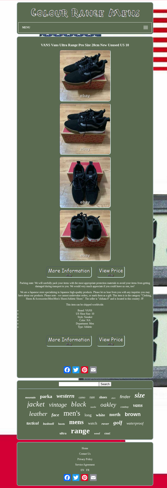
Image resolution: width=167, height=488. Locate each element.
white (100, 415)
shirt (113, 398)
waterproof (135, 423)
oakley (108, 404)
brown (133, 414)
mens (76, 421)
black (78, 404)
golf (117, 422)
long (88, 415)
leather (38, 413)
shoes (103, 397)
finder (125, 396)
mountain (30, 397)
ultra (63, 433)
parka (46, 396)
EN (82, 470)
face (55, 414)
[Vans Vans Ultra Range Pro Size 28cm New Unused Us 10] (85, 75)
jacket (36, 404)
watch (92, 423)
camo (82, 397)
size (140, 395)
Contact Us (85, 453)
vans (138, 405)
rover (105, 423)
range (80, 431)
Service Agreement (85, 464)
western (65, 396)
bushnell (48, 423)
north (114, 414)
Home (85, 448)
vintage (58, 404)
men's (71, 413)
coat (107, 433)
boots (61, 423)
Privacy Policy (84, 459)
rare (92, 397)
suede (93, 407)
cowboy (124, 407)
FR (87, 470)
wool (97, 433)
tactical (33, 423)
